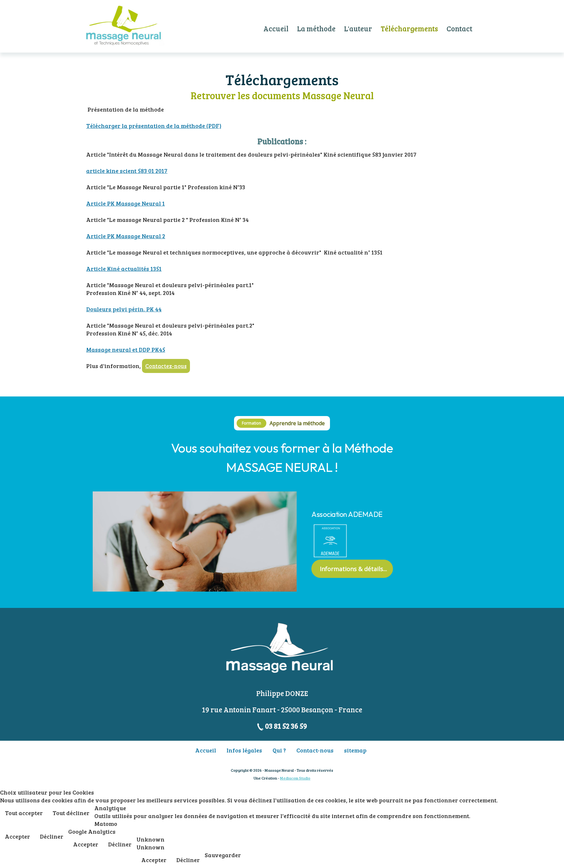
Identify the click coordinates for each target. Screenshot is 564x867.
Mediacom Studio (295, 778)
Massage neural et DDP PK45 (125, 349)
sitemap (355, 750)
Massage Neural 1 (140, 203)
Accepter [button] (17, 836)
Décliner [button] (51, 836)
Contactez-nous (166, 366)
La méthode (316, 28)
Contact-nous (315, 750)
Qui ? (279, 750)
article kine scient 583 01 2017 (126, 171)
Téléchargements (409, 28)
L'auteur (358, 28)
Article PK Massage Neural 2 (125, 236)
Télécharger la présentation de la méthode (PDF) (153, 126)
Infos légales (244, 750)
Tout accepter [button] (24, 813)
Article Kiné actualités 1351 (124, 268)
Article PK (100, 203)
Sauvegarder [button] (223, 855)
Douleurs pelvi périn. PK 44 (124, 309)
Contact (459, 28)
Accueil (276, 28)
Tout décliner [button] (71, 813)
